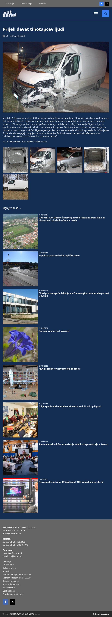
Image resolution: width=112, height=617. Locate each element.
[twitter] (107, 4)
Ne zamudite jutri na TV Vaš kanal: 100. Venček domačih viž (71, 482)
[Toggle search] (105, 13)
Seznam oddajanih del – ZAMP (16, 578)
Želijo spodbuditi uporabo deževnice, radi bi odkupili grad (70, 406)
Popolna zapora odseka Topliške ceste (59, 255)
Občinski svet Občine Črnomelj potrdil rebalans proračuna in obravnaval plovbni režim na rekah (72, 219)
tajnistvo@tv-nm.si (12, 553)
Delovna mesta (9, 568)
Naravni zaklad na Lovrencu (54, 331)
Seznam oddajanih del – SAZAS (17, 575)
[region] (35, 596)
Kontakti (6, 571)
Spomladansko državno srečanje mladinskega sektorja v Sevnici (73, 444)
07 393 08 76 (9, 541)
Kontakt (42, 3)
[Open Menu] (96, 13)
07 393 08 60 (9, 544)
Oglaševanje (26, 3)
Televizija (9, 3)
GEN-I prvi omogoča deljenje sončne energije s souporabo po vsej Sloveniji (74, 294)
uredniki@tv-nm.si (12, 556)
